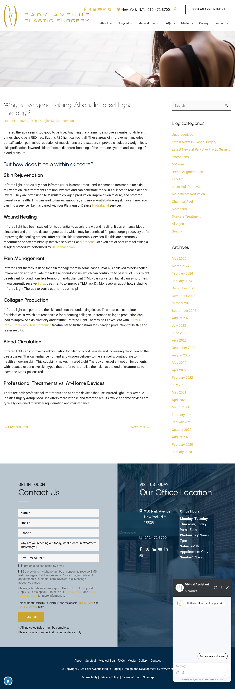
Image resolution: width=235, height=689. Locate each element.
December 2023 (183, 288)
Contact (156, 660)
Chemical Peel (182, 201)
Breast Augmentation (187, 172)
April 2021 (179, 400)
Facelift (177, 179)
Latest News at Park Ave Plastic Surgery (201, 149)
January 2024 (182, 281)
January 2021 (182, 422)
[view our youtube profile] (99, 9)
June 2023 (179, 333)
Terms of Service (27, 606)
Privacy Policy (85, 602)
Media (132, 660)
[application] (110, 23)
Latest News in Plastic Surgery (194, 142)
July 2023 (179, 325)
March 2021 (180, 407)
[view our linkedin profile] (104, 9)
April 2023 (179, 340)
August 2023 (181, 318)
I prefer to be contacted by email (43, 566)
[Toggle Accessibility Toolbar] (8, 681)
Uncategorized (182, 134)
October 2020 (181, 430)
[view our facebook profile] (142, 549)
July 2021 (179, 385)
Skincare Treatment (186, 216)
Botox (41, 283)
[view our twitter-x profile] (89, 9)
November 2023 (183, 296)
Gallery (143, 660)
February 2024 (182, 273)
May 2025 (179, 258)
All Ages (178, 224)
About (78, 660)
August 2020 (181, 437)
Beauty (177, 231)
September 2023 (184, 311)
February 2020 (182, 444)
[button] (175, 9)
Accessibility (89, 677)
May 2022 (179, 363)
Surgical (90, 660)
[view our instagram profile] (109, 9)
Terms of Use (131, 677)
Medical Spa (107, 660)
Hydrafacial (100, 205)
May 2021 (179, 392)
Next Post (140, 427)
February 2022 (182, 377)
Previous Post (16, 427)
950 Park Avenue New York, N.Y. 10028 (157, 516)
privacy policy (74, 592)
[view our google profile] (94, 9)
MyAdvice (167, 669)
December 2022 (183, 348)
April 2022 (179, 370)
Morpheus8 (88, 242)
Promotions (180, 157)
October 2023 (181, 303)
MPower (178, 164)
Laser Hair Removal (186, 187)
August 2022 (181, 355)
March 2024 (180, 266)
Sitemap (148, 677)
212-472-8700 (158, 9)
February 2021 (182, 415)
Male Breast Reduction (188, 194)
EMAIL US (31, 617)
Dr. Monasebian (63, 247)
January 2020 (182, 452)
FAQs (121, 660)
